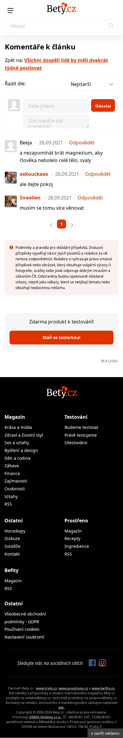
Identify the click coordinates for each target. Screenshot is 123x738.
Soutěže (12, 546)
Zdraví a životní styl (23, 435)
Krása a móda (18, 427)
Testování (75, 417)
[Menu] (10, 10)
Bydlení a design (21, 450)
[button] (111, 26)
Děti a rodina (17, 458)
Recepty (72, 538)
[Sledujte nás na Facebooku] (91, 663)
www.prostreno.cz (73, 688)
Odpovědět (81, 142)
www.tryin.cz (46, 688)
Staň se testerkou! (61, 337)
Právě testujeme (80, 435)
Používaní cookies (21, 629)
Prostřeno (76, 520)
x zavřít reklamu (105, 733)
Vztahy (11, 496)
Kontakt (12, 554)
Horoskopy (14, 531)
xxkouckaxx (34, 174)
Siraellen (30, 197)
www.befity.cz (103, 688)
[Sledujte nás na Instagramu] (101, 663)
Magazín (14, 417)
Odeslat (103, 106)
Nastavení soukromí (24, 637)
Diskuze (12, 538)
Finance (12, 473)
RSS (8, 504)
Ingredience (76, 546)
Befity (11, 570)
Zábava (11, 465)
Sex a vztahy (16, 442)
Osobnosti (14, 489)
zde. (61, 707)
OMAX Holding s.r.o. (45, 717)
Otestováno (75, 442)
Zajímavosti (15, 481)
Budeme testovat (81, 427)
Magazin (13, 580)
